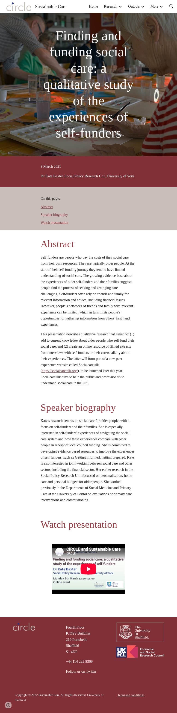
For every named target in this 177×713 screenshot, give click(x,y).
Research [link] (110, 6)
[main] (88, 84)
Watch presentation (54, 222)
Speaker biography (54, 215)
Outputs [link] (134, 6)
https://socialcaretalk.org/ (60, 371)
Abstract (47, 207)
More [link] (154, 6)
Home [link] (93, 6)
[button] (171, 6)
